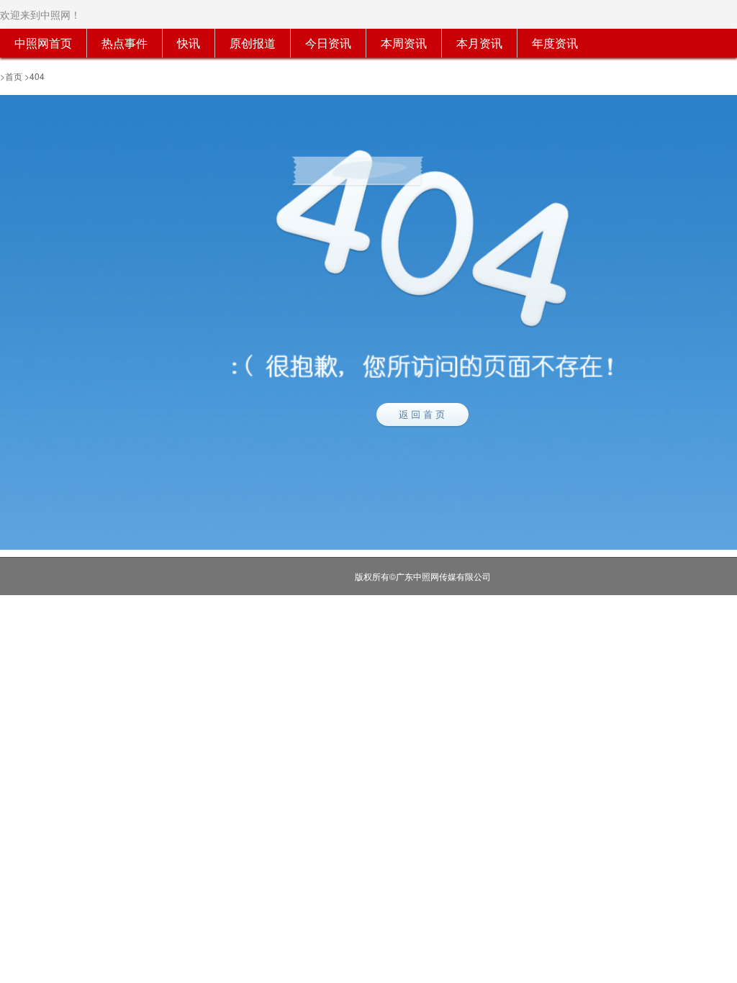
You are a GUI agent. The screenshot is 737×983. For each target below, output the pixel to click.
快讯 (188, 43)
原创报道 (253, 43)
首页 (13, 76)
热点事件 (124, 43)
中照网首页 (43, 43)
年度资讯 (555, 43)
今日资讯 (328, 43)
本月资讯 (479, 43)
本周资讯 (404, 43)
